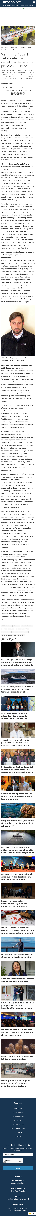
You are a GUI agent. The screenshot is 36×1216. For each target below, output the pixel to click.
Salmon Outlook (18, 1124)
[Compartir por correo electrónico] (21, 93)
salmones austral (20, 632)
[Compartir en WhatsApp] (24, 93)
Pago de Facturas (18, 1128)
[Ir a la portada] (16, 2)
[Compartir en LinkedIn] (17, 93)
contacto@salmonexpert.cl (18, 1199)
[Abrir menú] (34, 2)
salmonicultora (9, 635)
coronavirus (27, 626)
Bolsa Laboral (6, 5)
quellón (24, 629)
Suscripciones (18, 1116)
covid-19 (5, 629)
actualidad (7, 626)
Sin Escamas (22, 5)
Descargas (18, 1132)
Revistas (15, 5)
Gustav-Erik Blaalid (18, 1183)
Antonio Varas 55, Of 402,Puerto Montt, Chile (18, 1209)
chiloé (16, 626)
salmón (21, 635)
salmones (6, 632)
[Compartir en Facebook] (12, 93)
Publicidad (18, 1120)
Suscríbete (18, 1168)
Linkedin (18, 1136)
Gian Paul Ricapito (18, 1191)
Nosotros (30, 5)
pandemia (15, 629)
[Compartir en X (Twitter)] (14, 93)
